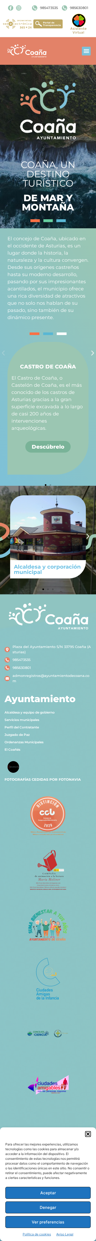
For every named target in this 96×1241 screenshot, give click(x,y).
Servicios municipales (22, 720)
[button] (88, 1134)
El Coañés (12, 750)
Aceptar (48, 1192)
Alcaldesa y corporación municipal (47, 569)
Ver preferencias (48, 1222)
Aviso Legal (64, 1234)
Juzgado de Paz (17, 735)
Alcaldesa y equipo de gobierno (30, 712)
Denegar (48, 1207)
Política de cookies (37, 1234)
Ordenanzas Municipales (24, 742)
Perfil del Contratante (22, 727)
